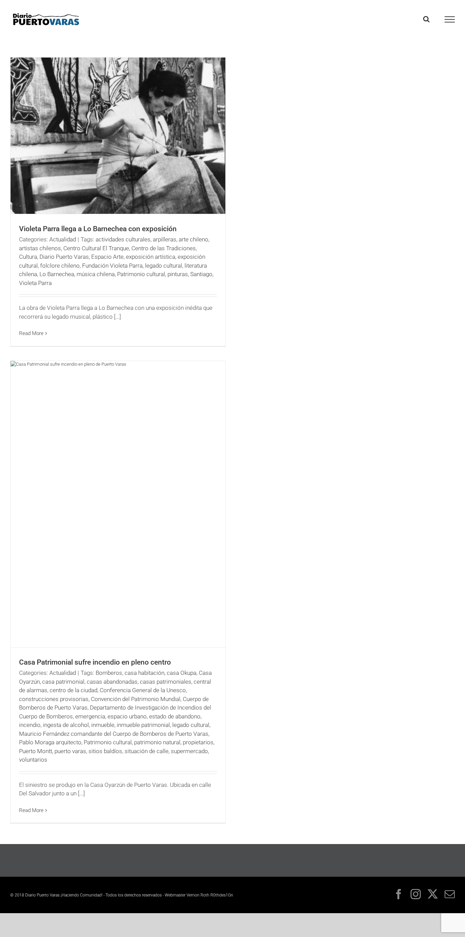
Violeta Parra (35, 283)
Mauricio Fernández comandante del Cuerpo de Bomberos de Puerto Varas (113, 733)
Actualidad (62, 239)
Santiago (201, 274)
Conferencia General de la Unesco (143, 690)
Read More (31, 333)
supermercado (189, 751)
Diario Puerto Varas (64, 256)
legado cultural (163, 265)
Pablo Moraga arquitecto (50, 742)
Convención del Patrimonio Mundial (135, 699)
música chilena (96, 274)
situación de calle (147, 751)
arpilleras (164, 239)
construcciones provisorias (54, 699)
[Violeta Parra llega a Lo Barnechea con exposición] (118, 136)
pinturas (177, 274)
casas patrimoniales (165, 681)
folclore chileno (60, 265)
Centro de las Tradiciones (163, 248)
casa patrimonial (63, 681)
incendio (30, 724)
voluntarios (33, 759)
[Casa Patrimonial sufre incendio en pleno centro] (118, 504)
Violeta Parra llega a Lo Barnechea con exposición (98, 229)
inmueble (102, 724)
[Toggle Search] (426, 19)
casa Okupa (181, 672)
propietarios (198, 742)
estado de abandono (175, 716)
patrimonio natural (157, 742)
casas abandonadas (112, 681)
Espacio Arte (107, 256)
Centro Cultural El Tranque (96, 248)
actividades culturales (123, 239)
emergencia (90, 716)
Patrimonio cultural (141, 274)
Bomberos (109, 672)
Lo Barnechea (56, 274)
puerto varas (70, 751)
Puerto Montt (35, 751)
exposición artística (150, 256)
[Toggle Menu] (450, 19)
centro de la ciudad (73, 690)
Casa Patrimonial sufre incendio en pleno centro (95, 662)
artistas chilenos (40, 248)
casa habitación (144, 672)
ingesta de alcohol (66, 724)
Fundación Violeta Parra (112, 265)
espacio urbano (127, 716)
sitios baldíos (105, 751)
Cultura (28, 256)
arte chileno (193, 239)
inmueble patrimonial (143, 724)
